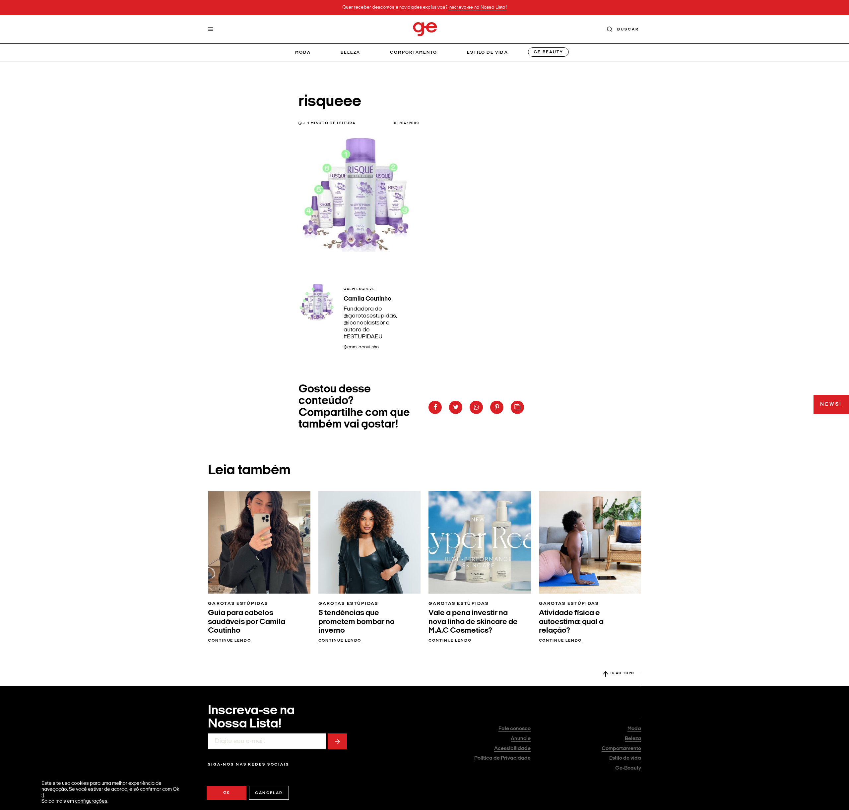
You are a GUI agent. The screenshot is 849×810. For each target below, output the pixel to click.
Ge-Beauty (628, 768)
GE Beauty (548, 52)
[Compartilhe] (517, 407)
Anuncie (521, 738)
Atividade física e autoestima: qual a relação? (571, 622)
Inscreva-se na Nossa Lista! (477, 7)
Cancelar (269, 793)
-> (337, 741)
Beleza (350, 52)
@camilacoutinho (361, 347)
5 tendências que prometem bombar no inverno (356, 622)
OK (226, 793)
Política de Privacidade (502, 758)
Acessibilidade (512, 748)
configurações (91, 801)
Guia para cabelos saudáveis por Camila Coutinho (246, 622)
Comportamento (413, 52)
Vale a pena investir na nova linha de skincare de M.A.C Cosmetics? (473, 622)
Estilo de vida (487, 52)
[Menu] (210, 29)
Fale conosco (514, 728)
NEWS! (831, 404)
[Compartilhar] (435, 407)
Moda (303, 52)
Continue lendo (229, 641)
